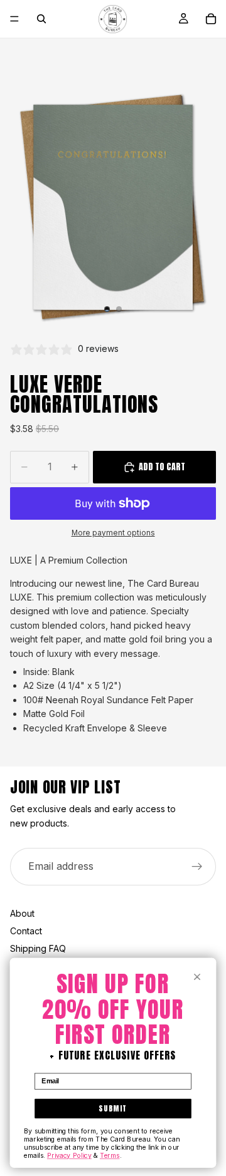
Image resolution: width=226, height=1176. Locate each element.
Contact (26, 931)
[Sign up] (197, 867)
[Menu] (14, 18)
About (22, 913)
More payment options (113, 533)
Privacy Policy (69, 1156)
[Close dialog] (197, 977)
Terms (110, 1156)
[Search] (41, 19)
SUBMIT (113, 1108)
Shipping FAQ (38, 948)
